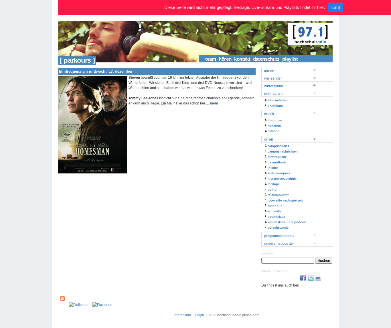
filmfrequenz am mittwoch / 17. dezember (96, 71)
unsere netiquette (278, 244)
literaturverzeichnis (282, 178)
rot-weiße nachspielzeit (285, 200)
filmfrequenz (277, 157)
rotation (274, 131)
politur (273, 189)
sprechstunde (278, 227)
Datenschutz (266, 59)
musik (269, 114)
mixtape (274, 184)
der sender (273, 78)
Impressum (182, 315)
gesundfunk (277, 162)
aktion (269, 71)
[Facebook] (102, 305)
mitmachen (273, 94)
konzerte (274, 125)
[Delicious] (78, 305)
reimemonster (278, 195)
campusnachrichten (283, 151)
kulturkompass (279, 173)
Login (199, 315)
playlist (290, 59)
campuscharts (278, 146)
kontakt (242, 59)
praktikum (275, 105)
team (210, 59)
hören (225, 59)
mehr (214, 103)
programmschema (279, 236)
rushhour (275, 206)
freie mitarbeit (278, 100)
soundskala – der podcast (287, 222)
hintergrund (273, 86)
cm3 (335, 7)
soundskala (276, 216)
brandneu (275, 120)
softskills (274, 211)
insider (273, 167)
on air (268, 139)
